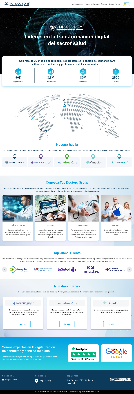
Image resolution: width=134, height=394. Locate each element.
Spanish (126, 4)
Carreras (104, 4)
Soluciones (95, 4)
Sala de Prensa (114, 4)
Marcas (87, 4)
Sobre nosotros (77, 4)
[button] (4, 269)
